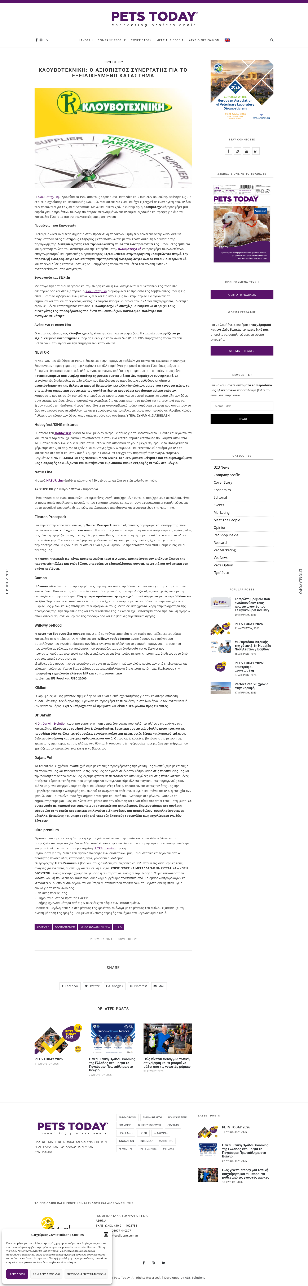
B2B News (221, 467)
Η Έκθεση (85, 40)
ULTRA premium (105, 848)
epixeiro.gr (126, 1133)
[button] (106, 1234)
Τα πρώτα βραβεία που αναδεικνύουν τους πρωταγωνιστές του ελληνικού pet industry (252, 604)
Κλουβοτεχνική (48, 197)
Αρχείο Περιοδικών (204, 40)
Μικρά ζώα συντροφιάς (95, 926)
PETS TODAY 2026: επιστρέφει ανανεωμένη (249, 666)
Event (143, 1133)
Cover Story (141, 40)
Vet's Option (223, 565)
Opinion (220, 527)
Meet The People (170, 40)
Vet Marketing (225, 550)
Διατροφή (43, 926)
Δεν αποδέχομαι (46, 1274)
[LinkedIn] (256, 151)
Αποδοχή (17, 1274)
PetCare (168, 1148)
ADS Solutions (195, 1278)
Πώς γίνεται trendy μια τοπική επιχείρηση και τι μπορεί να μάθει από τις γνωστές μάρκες (167, 1062)
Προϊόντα (221, 572)
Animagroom (127, 1117)
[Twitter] (246, 151)
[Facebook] (37, 40)
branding (125, 1125)
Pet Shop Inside (226, 535)
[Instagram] (41, 40)
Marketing (222, 512)
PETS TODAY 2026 (49, 1059)
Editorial (220, 497)
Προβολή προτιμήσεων (86, 1274)
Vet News (221, 557)
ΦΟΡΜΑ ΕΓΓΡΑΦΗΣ (242, 351)
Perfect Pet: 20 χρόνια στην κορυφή (251, 686)
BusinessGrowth (149, 1125)
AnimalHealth (152, 1117)
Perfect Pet (126, 1148)
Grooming (161, 1133)
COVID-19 (173, 1125)
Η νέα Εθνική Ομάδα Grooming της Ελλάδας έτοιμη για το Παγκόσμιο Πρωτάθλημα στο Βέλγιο (112, 1064)
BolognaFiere (177, 1117)
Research (221, 542)
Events (219, 505)
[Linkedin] (46, 40)
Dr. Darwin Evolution (52, 723)
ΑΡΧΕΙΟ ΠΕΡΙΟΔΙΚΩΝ (242, 295)
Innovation (126, 1141)
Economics (222, 490)
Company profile (112, 40)
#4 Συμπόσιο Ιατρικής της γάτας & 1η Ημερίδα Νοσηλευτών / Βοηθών (253, 645)
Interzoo (146, 1141)
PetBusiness (148, 1148)
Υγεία (118, 926)
